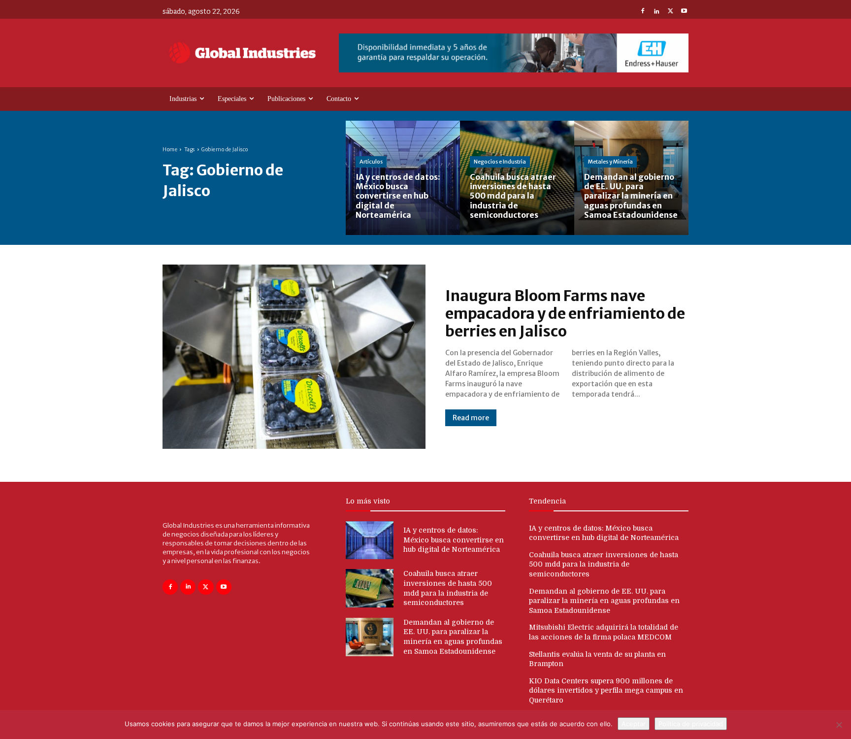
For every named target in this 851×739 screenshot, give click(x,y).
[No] (839, 725)
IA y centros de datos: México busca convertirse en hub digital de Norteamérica (453, 539)
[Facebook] (642, 11)
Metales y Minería (610, 161)
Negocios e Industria (500, 161)
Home (170, 149)
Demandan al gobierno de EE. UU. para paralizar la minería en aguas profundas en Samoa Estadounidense (604, 600)
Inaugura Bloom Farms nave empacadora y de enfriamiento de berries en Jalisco (565, 313)
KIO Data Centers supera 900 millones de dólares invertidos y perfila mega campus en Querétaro (606, 690)
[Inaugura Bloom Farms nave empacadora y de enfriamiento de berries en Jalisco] (294, 357)
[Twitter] (670, 11)
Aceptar (634, 724)
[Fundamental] (513, 53)
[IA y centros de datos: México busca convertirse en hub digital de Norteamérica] (403, 178)
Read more (471, 417)
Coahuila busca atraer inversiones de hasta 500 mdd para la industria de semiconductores (603, 564)
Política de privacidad (690, 724)
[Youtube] (684, 11)
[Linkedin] (656, 11)
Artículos (371, 161)
